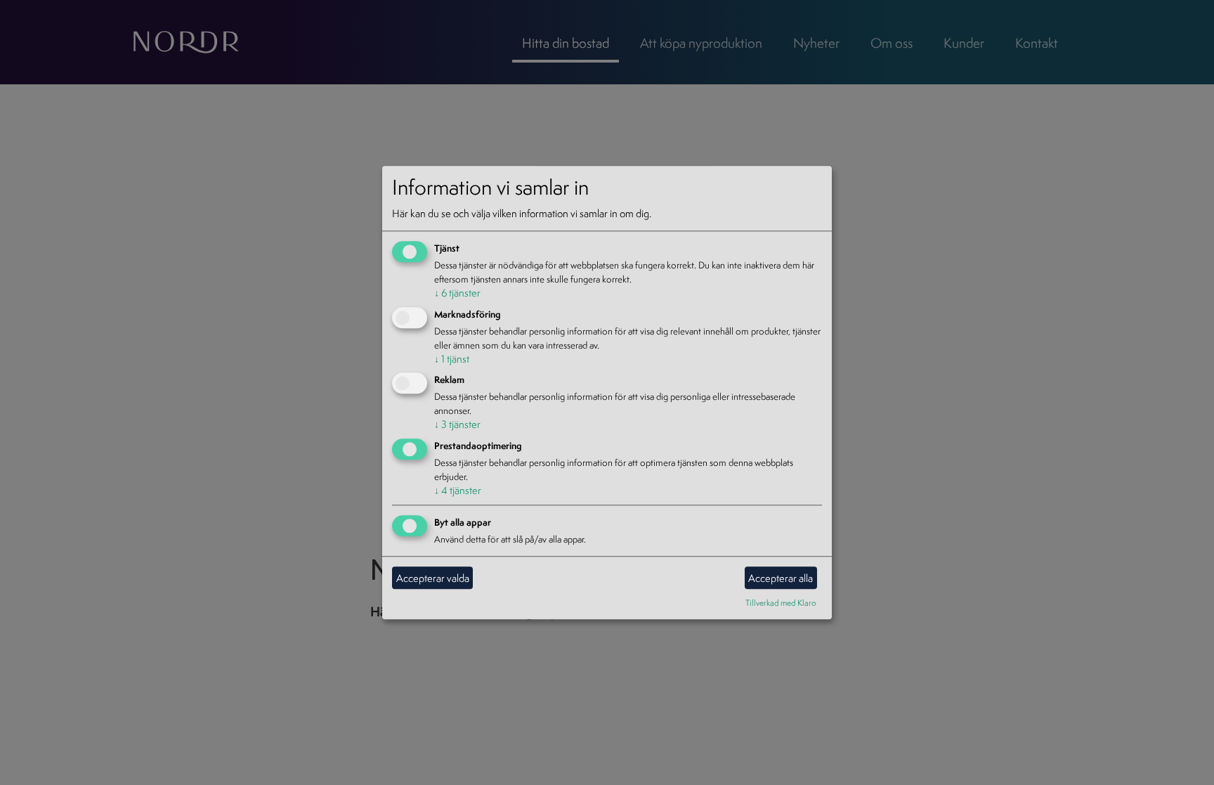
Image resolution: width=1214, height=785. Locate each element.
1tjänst (451, 358)
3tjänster (457, 424)
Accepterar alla (780, 578)
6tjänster (457, 292)
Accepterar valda (432, 578)
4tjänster (457, 491)
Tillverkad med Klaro (780, 603)
